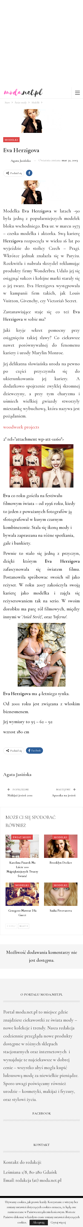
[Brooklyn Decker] (60, 846)
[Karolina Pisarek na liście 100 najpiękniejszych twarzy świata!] (22, 846)
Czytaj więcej (58, 1222)
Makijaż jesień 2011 (19, 795)
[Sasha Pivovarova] (60, 894)
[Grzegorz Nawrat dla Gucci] (22, 894)
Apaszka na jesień (64, 795)
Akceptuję (39, 1222)
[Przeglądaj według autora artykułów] (11, 762)
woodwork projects (21, 427)
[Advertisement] (41, 43)
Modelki (11, 139)
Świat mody (22, 837)
